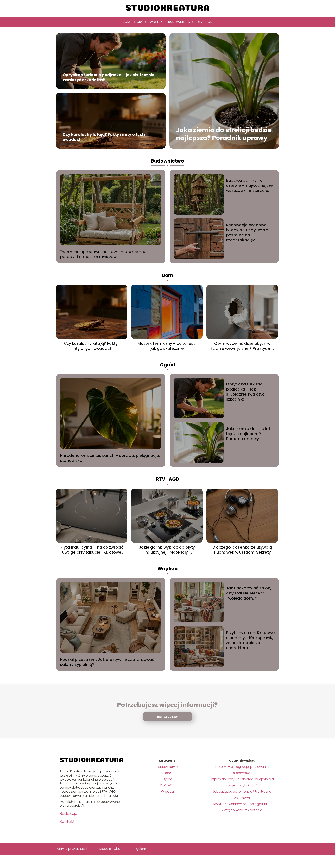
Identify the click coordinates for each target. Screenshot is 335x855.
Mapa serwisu (109, 848)
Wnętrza (157, 22)
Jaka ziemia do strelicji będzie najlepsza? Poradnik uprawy (223, 134)
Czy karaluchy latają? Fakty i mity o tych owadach (104, 137)
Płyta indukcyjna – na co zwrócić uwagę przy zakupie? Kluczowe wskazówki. (91, 550)
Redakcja (69, 813)
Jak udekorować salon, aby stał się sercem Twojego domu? (248, 593)
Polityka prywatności (71, 848)
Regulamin (141, 848)
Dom (126, 22)
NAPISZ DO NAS (167, 717)
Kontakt (67, 821)
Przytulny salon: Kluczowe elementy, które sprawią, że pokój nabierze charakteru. (250, 640)
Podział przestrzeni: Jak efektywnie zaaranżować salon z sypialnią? (107, 662)
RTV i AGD (204, 22)
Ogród (140, 22)
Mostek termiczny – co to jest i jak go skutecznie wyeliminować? (167, 346)
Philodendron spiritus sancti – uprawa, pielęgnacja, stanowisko (110, 458)
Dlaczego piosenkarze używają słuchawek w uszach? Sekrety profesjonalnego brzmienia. (242, 550)
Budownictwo (180, 22)
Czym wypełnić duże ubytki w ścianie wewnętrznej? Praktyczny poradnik (242, 346)
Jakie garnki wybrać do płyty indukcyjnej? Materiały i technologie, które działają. (167, 550)
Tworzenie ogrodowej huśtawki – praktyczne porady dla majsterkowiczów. (103, 254)
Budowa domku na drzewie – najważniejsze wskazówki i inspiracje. (249, 185)
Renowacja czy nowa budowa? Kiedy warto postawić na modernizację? (247, 232)
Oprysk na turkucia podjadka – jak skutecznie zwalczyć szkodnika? (108, 77)
